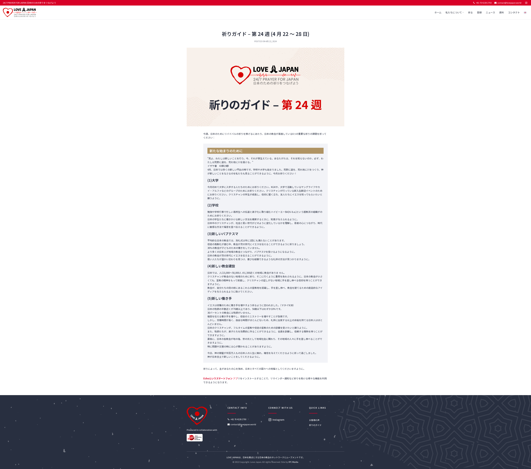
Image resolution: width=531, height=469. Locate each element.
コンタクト (514, 12)
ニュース (490, 12)
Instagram (278, 419)
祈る (470, 12)
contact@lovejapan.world (509, 2)
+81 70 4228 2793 (484, 2)
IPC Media (293, 461)
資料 (501, 12)
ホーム (437, 12)
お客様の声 (314, 420)
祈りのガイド (315, 425)
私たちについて (454, 12)
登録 (479, 12)
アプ (220, 378)
